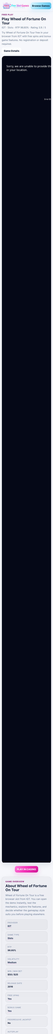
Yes (9, 998)
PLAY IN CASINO (26, 869)
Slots (10, 938)
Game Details (11, 50)
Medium (12, 962)
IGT (9, 926)
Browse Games (41, 5)
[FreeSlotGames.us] (15, 6)
